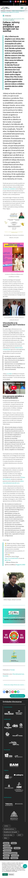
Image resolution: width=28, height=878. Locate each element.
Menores (6, 855)
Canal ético (14, 858)
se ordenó (9, 373)
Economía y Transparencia (10, 853)
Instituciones (7, 850)
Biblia (5, 838)
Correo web (15, 855)
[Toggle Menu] (22, 8)
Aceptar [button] (5, 874)
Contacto (23, 4)
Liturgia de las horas (9, 829)
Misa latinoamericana (18, 674)
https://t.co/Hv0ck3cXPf (11, 558)
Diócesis (6, 843)
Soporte (6, 858)
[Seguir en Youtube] (18, 2)
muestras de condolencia (9, 189)
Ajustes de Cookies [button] (10, 870)
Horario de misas (8, 835)
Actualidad (6, 845)
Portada (12, 669)
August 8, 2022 (20, 564)
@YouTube (8, 560)
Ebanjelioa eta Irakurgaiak (10, 832)
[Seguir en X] (13, 2)
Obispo (13, 843)
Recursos (17, 848)
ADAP (19, 835)
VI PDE (6, 826)
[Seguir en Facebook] (11, 2)
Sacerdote (5, 676)
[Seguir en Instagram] (16, 2)
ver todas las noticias (17, 696)
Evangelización (7, 848)
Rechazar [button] (11, 874)
